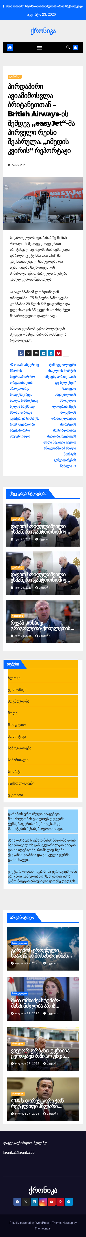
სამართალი (18, 760)
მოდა (12, 713)
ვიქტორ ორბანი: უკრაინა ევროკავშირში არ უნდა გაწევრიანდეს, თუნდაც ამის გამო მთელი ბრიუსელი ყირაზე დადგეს (42, 876)
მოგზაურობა (19, 701)
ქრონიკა (42, 31)
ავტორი (44, 539)
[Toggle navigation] (40, 47)
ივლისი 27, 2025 (27, 963)
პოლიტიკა (17, 736)
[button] (68, 47)
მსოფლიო (17, 725)
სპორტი (14, 771)
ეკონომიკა (14, 76)
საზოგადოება (19, 748)
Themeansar (42, 1228)
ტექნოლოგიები (21, 783)
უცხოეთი (15, 795)
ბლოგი (14, 678)
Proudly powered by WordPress (29, 1222)
